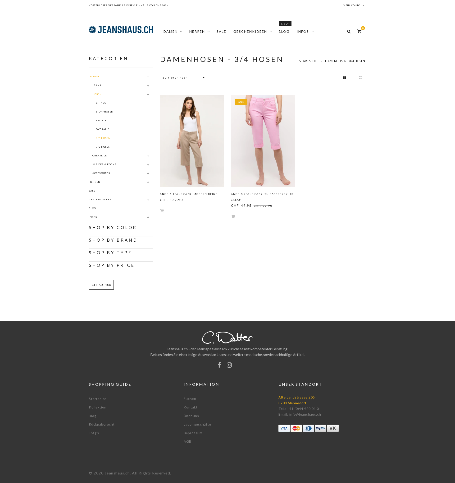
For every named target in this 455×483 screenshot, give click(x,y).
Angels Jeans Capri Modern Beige (188, 193)
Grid (344, 77)
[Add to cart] (162, 210)
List (360, 77)
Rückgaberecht (102, 424)
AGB (187, 441)
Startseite (97, 399)
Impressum (193, 433)
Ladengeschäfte (197, 424)
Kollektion (97, 407)
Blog (92, 416)
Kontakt (191, 407)
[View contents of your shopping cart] (359, 31)
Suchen (190, 399)
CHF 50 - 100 (101, 285)
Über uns (191, 416)
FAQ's (94, 433)
